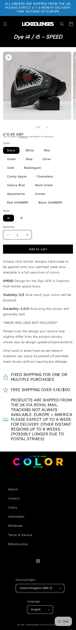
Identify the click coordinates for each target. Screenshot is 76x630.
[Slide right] (47, 127)
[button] (5, 24)
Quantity (8, 226)
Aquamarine (16, 193)
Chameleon (45, 176)
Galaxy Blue (16, 185)
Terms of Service (20, 535)
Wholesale (15, 525)
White (30, 150)
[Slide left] (29, 127)
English (36, 609)
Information (16, 516)
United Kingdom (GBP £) (36, 588)
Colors (12, 507)
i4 (8, 218)
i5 (21, 218)
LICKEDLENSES (32, 625)
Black (11, 150)
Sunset (40, 193)
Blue (29, 159)
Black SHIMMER (50, 202)
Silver (47, 159)
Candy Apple (17, 176)
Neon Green (44, 185)
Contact (13, 498)
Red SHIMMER (17, 202)
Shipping (23, 136)
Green (11, 159)
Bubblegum (32, 167)
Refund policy (18, 544)
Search (13, 489)
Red (47, 150)
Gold (10, 167)
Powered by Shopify (49, 625)
